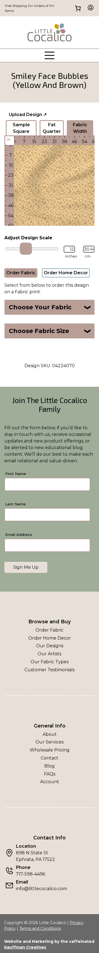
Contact (49, 758)
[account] (89, 8)
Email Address (18, 534)
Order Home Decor (66, 272)
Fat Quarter (52, 128)
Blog (49, 766)
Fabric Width (80, 128)
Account (49, 781)
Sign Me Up (25, 567)
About (50, 734)
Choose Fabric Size (50, 331)
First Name (15, 473)
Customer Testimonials (49, 669)
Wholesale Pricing (50, 750)
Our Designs (49, 645)
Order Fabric (20, 272)
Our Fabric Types (49, 661)
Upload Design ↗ (28, 114)
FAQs (49, 774)
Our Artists (49, 653)
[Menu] (49, 55)
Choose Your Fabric (50, 307)
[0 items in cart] (78, 8)
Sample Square (21, 128)
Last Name (15, 504)
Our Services (49, 742)
